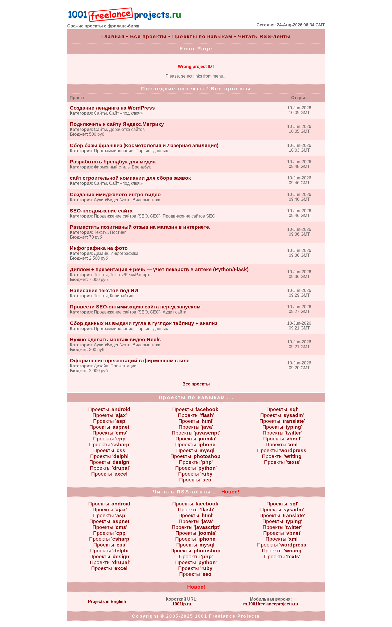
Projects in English (107, 601)
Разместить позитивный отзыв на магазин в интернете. (140, 227)
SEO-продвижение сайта (101, 211)
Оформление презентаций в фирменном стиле (130, 360)
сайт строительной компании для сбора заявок (130, 178)
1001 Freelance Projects (227, 616)
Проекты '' (109, 409)
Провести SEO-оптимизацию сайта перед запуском (135, 307)
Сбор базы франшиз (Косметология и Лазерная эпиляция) (144, 145)
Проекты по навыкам (202, 36)
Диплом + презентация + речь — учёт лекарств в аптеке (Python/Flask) (159, 269)
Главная (113, 36)
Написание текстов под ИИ (104, 290)
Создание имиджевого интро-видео (115, 194)
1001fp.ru (181, 604)
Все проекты (148, 36)
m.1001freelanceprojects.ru (270, 604)
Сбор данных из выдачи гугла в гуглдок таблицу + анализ (143, 323)
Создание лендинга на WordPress (112, 108)
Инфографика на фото (99, 248)
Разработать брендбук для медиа (113, 161)
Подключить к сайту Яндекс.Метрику (117, 124)
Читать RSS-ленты (264, 36)
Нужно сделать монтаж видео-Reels (115, 339)
